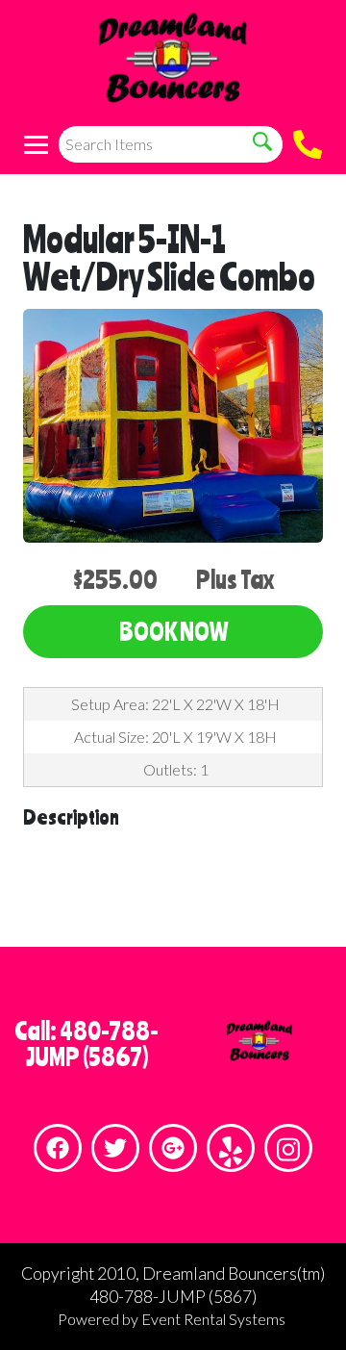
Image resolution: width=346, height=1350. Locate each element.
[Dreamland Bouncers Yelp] (231, 1148)
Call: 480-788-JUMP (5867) (86, 1043)
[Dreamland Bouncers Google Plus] (173, 1148)
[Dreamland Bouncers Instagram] (288, 1148)
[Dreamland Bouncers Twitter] (115, 1148)
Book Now (173, 631)
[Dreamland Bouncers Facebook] (58, 1148)
